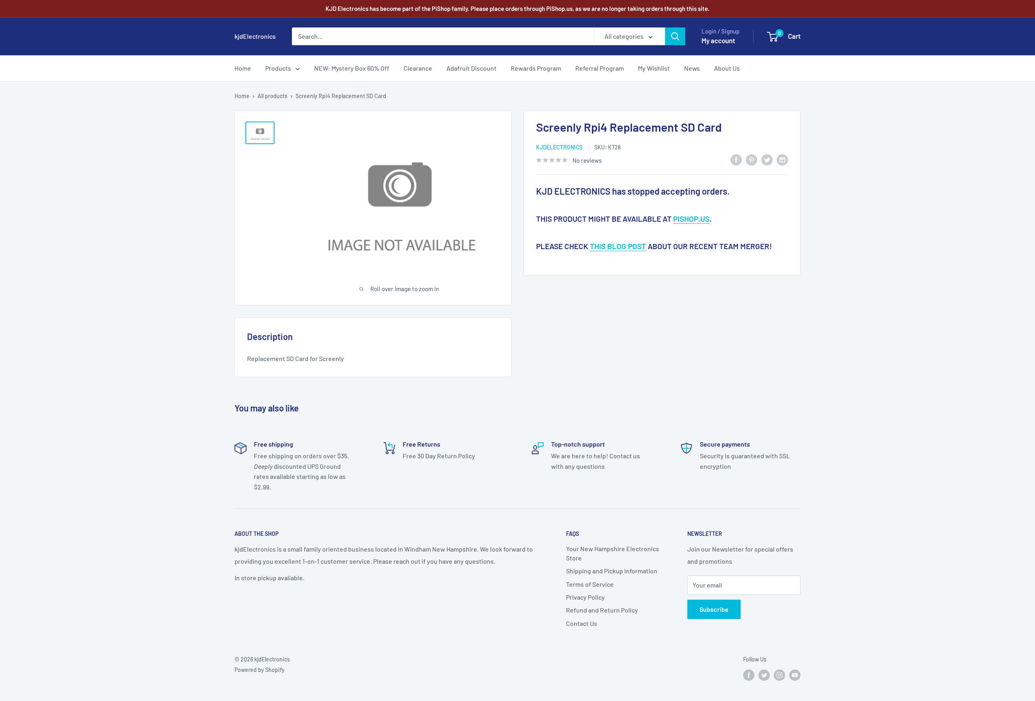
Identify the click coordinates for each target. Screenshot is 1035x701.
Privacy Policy (585, 597)
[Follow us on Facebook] (748, 674)
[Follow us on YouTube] (795, 674)
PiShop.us (691, 218)
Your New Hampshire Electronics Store (612, 553)
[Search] (675, 36)
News (692, 68)
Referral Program (599, 68)
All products (272, 95)
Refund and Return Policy (602, 610)
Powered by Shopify (259, 669)
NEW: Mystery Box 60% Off (351, 68)
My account (718, 40)
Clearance (417, 68)
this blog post (618, 246)
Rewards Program (536, 68)
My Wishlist (654, 68)
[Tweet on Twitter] (767, 159)
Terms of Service (590, 584)
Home (242, 68)
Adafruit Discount (471, 68)
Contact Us (581, 623)
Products (278, 68)
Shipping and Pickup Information (611, 571)
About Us (727, 68)
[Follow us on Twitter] (764, 674)
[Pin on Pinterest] (751, 159)
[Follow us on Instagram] (779, 674)
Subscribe (714, 609)
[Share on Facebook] (736, 159)
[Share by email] (782, 159)
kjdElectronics (559, 147)
